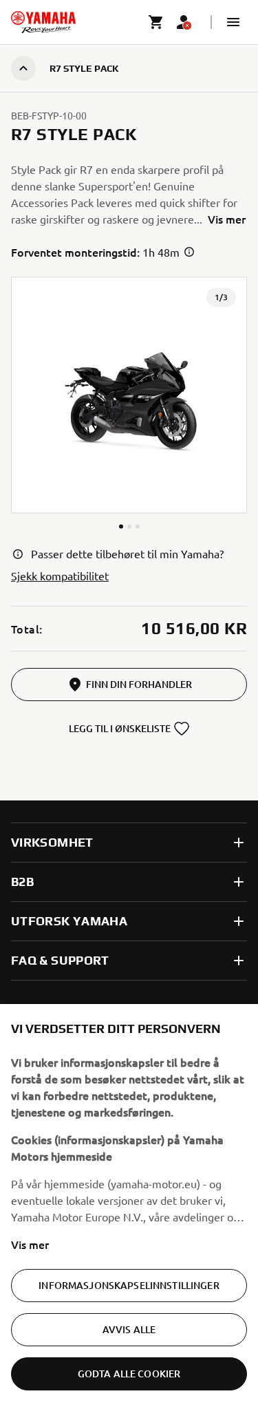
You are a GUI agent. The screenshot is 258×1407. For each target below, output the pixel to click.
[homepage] (43, 22)
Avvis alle (129, 1329)
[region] (129, 1205)
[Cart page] (156, 22)
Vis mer (30, 1244)
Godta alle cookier (129, 1373)
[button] (233, 22)
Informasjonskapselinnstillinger (129, 1285)
